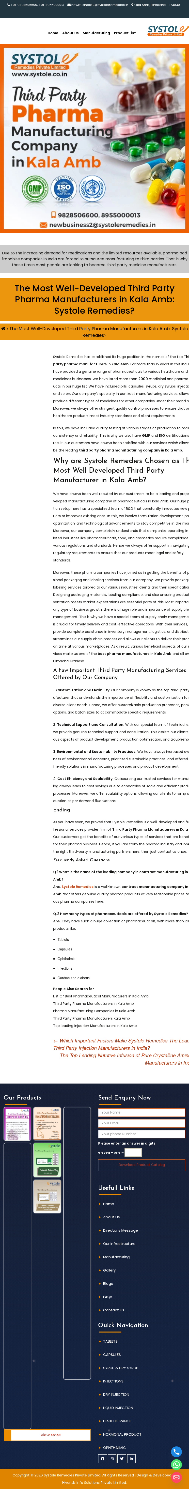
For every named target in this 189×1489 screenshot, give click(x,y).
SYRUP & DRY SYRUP (120, 1367)
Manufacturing (96, 33)
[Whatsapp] (176, 1464)
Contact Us (113, 1310)
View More (51, 1435)
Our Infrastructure (119, 1243)
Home (53, 33)
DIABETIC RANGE (117, 1421)
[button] (17, 1123)
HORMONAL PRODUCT (122, 1434)
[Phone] (176, 1451)
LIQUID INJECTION (118, 1407)
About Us (70, 33)
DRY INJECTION (116, 1394)
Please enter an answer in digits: (127, 1143)
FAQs (107, 1296)
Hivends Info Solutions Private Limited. (94, 1482)
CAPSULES (112, 1354)
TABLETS (110, 1341)
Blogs (108, 1283)
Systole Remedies (77, 886)
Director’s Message (120, 1230)
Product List (125, 33)
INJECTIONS (113, 1381)
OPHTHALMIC (114, 1447)
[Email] (176, 1477)
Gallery (109, 1270)
